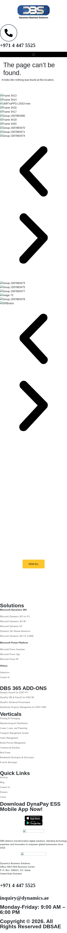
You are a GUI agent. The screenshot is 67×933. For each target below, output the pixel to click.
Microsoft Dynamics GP (11, 626)
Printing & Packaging (10, 718)
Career (3, 797)
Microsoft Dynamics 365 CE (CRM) (17, 636)
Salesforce (4, 672)
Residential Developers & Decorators (17, 757)
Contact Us (5, 787)
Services (4, 777)
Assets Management (9, 738)
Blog (2, 782)
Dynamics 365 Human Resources (15, 631)
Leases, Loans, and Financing (13, 728)
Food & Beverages (8, 762)
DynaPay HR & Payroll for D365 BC (17, 697)
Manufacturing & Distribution (14, 723)
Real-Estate (5, 752)
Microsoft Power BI (9, 659)
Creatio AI (5, 677)
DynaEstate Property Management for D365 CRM (23, 707)
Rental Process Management (13, 743)
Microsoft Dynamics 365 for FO (15, 616)
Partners (3, 792)
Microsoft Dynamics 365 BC (13, 621)
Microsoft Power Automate (12, 649)
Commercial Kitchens (10, 747)
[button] (33, 54)
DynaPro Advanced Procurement (15, 702)
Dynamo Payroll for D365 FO (14, 692)
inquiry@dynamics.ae (24, 898)
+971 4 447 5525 (17, 45)
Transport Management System (14, 733)
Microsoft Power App (10, 654)
